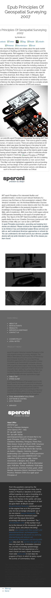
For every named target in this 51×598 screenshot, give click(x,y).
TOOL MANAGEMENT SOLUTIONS (21, 396)
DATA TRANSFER (15, 401)
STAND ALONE (14, 379)
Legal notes (14, 341)
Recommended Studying (18, 506)
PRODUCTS (13, 328)
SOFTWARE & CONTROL (18, 399)
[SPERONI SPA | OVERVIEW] (25, 279)
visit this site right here (32, 542)
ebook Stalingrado (28, 513)
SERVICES (12, 405)
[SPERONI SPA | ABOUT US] (25, 261)
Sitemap (8, 588)
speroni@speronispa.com (17, 437)
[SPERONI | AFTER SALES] (25, 298)
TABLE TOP (13, 376)
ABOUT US (13, 323)
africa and (21, 554)
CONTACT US (14, 332)
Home (7, 591)
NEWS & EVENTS (15, 326)
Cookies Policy (15, 339)
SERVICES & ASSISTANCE (18, 330)
